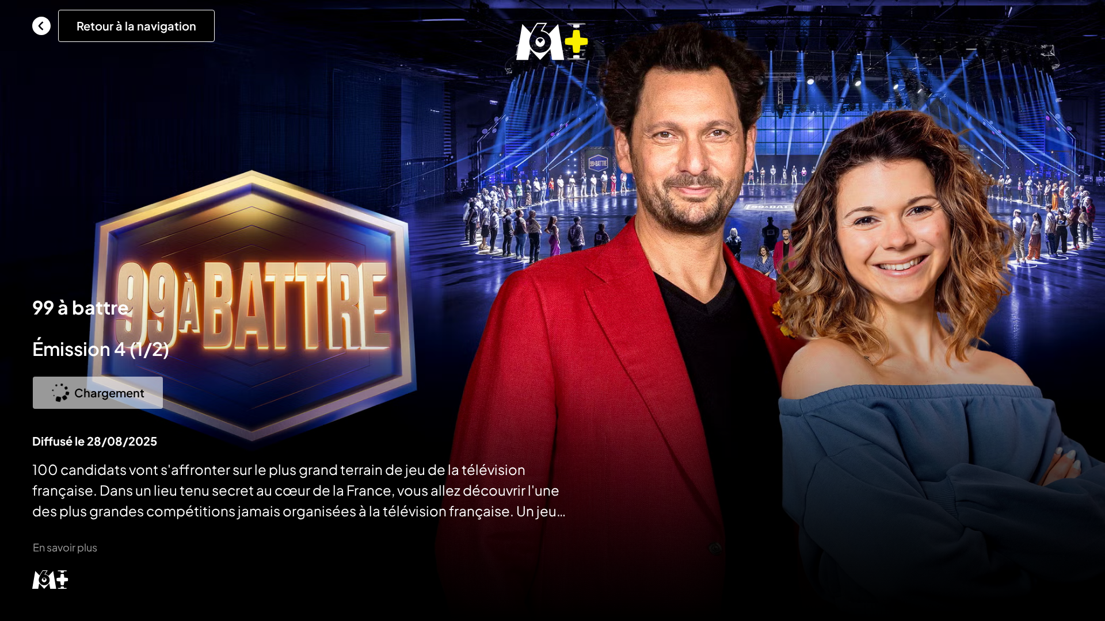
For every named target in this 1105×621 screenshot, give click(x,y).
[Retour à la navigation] (41, 26)
